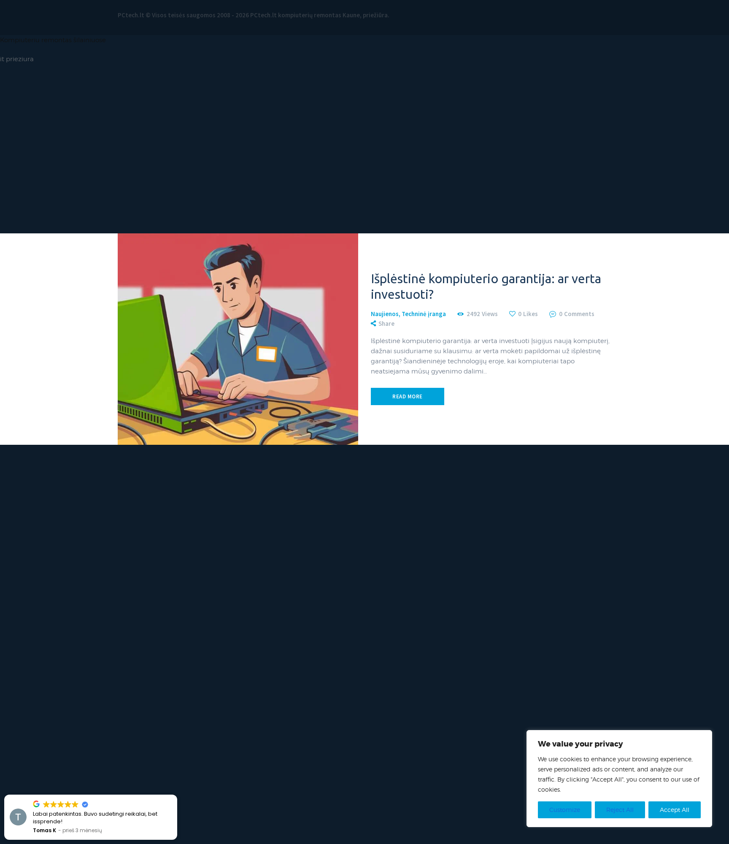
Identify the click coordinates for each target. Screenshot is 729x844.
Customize (564, 809)
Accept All (674, 809)
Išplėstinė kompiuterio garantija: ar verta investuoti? (486, 286)
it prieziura (17, 59)
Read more (407, 396)
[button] (176, 795)
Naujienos (385, 314)
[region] (619, 778)
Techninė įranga (424, 314)
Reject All (620, 809)
